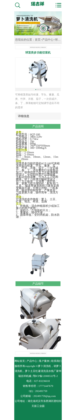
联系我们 (56, 361)
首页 (38, 39)
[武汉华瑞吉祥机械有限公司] (38, 23)
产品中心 (47, 39)
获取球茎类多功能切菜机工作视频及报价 (38, 47)
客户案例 (44, 361)
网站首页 (19, 361)
